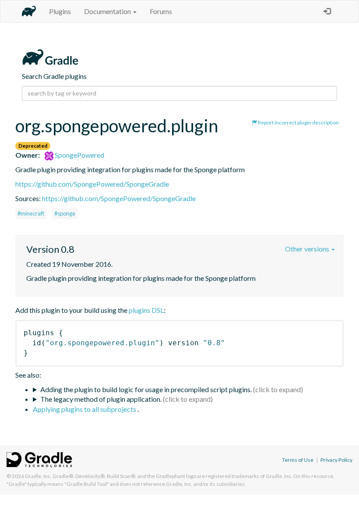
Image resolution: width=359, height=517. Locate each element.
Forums (161, 11)
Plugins (60, 11)
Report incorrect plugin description (298, 122)
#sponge (64, 213)
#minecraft (31, 213)
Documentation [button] (108, 11)
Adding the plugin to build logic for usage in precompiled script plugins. (146, 389)
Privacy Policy (336, 460)
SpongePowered (78, 155)
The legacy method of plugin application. (101, 399)
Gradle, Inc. (38, 476)
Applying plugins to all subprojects (85, 409)
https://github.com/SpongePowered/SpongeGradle (92, 184)
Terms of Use (297, 460)
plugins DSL (146, 310)
